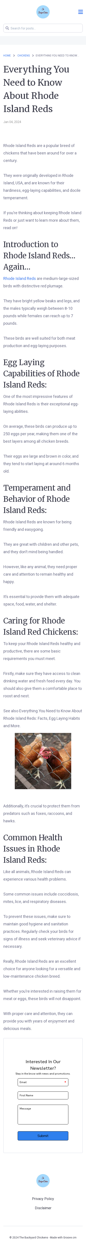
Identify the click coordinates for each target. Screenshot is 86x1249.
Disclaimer (43, 1208)
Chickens (23, 55)
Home (7, 55)
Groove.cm (70, 1237)
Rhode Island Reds (19, 278)
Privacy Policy (43, 1199)
